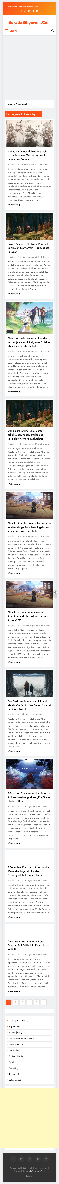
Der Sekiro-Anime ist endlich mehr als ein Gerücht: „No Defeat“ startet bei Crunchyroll (29, 705)
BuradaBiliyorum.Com (29, 22)
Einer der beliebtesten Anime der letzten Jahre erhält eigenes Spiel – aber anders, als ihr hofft (29, 342)
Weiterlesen (13, 204)
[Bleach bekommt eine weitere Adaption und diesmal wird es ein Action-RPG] (29, 594)
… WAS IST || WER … (18, 1020)
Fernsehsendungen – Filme (21, 1038)
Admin (13, 164)
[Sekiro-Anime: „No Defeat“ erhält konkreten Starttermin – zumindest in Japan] (29, 226)
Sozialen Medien (16, 1056)
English (29, 1176)
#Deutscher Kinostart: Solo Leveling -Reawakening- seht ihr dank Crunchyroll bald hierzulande (29, 871)
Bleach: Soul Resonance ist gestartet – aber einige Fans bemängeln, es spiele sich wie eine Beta (29, 527)
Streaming (13, 1068)
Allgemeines (14, 1026)
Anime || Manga (16, 1032)
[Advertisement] (29, 68)
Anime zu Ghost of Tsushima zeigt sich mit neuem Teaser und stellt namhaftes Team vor (28, 155)
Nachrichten (14, 1050)
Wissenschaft (15, 1080)
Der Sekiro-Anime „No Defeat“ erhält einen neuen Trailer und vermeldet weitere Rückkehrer (26, 435)
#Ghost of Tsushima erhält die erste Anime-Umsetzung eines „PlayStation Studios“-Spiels (29, 797)
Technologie (14, 1074)
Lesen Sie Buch (16, 1044)
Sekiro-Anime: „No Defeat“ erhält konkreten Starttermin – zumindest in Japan (28, 248)
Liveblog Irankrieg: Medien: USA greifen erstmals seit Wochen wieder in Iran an (24, 6)
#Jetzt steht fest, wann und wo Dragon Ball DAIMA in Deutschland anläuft (29, 945)
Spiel (10, 144)
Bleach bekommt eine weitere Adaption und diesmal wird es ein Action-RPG (28, 616)
